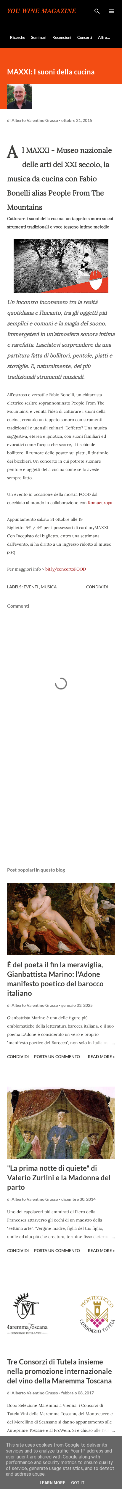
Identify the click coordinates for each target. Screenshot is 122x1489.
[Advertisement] (61, 806)
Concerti (84, 37)
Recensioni (61, 37)
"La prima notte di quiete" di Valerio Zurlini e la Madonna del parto (59, 1177)
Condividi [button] (97, 586)
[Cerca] (97, 10)
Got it (78, 1482)
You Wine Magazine (41, 11)
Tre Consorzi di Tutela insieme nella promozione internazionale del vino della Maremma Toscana (59, 1371)
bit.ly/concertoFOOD (65, 569)
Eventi (31, 586)
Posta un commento (57, 1056)
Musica (49, 586)
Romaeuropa (100, 502)
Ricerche (17, 37)
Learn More (52, 1482)
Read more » (101, 1056)
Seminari (38, 37)
